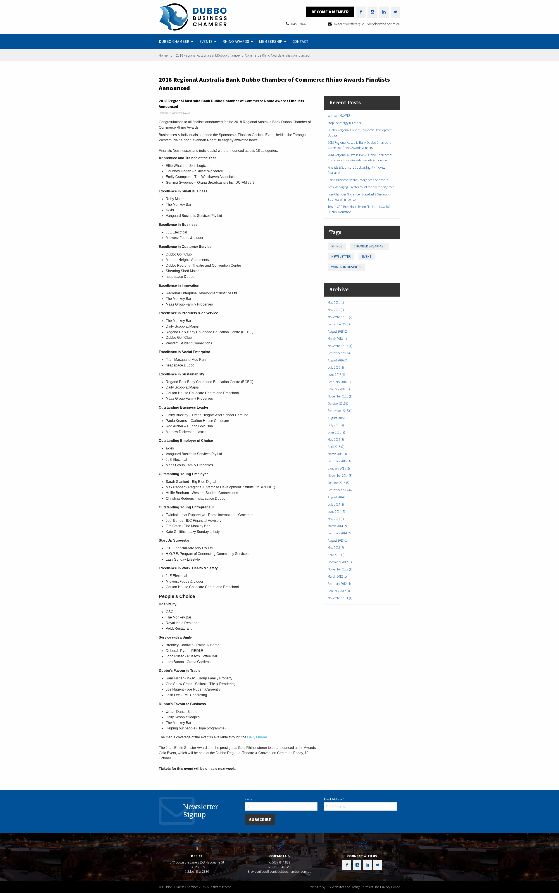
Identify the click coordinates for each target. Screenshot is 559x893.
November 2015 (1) (340, 396)
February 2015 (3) (339, 461)
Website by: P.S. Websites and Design (335, 887)
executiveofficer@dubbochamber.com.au (367, 23)
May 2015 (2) (336, 439)
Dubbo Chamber (174, 41)
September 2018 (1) (340, 324)
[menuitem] (175, 41)
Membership (270, 41)
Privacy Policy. (390, 887)
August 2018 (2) (338, 331)
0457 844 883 (301, 23)
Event (366, 256)
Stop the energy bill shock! (345, 123)
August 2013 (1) (338, 540)
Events (205, 41)
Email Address (334, 799)
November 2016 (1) (340, 346)
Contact (300, 41)
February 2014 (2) (339, 533)
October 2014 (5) (338, 483)
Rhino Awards (236, 41)
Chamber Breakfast (369, 246)
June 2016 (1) (336, 375)
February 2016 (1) (339, 382)
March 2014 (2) (337, 526)
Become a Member (330, 11)
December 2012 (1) (340, 562)
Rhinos (336, 246)
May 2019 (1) (336, 310)
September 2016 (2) (340, 353)
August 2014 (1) (338, 497)
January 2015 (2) (339, 468)
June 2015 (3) (336, 432)
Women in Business (346, 267)
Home (163, 55)
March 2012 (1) (337, 576)
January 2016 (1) (339, 389)
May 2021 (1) (336, 303)
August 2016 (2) (338, 360)
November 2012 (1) (340, 569)
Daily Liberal (257, 737)
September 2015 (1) (340, 411)
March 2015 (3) (337, 454)
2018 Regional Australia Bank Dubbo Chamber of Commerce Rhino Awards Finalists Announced (243, 55)
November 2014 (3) (340, 475)
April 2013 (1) (336, 555)
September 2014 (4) (340, 490)
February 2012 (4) (339, 584)
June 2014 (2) (336, 512)
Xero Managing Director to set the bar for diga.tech (361, 187)
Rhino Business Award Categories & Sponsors (358, 180)
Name (248, 799)
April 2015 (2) (336, 447)
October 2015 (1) (338, 403)
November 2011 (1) (340, 598)
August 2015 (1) (338, 418)
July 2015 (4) (336, 425)
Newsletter (341, 256)
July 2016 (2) (336, 367)
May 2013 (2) (336, 548)
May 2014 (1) (336, 519)
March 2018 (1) (337, 339)
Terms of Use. (370, 887)
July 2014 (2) (336, 504)
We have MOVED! (339, 116)
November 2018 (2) (340, 317)
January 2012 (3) (339, 591)
